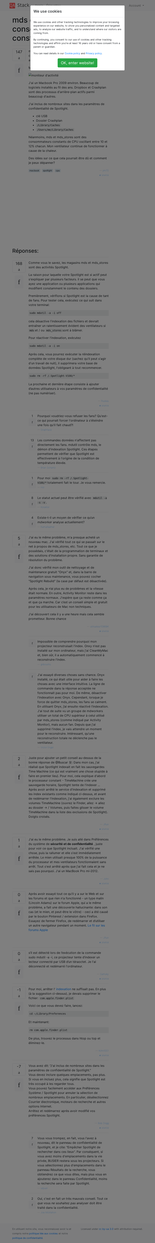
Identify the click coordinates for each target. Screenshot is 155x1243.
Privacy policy (94, 53)
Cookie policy (72, 53)
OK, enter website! (77, 63)
